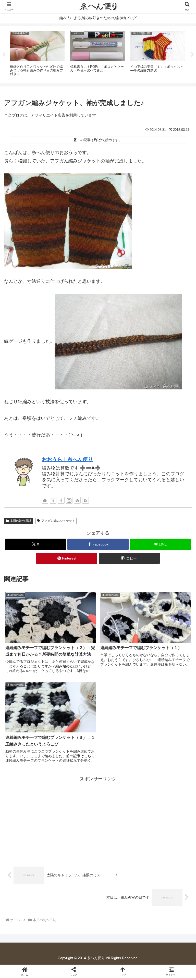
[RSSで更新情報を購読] (85, 500)
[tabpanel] (77, 54)
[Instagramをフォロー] (69, 500)
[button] (129, 558)
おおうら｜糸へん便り (67, 459)
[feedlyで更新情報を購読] (77, 500)
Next (192, 54)
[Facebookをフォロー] (61, 500)
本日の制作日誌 (20, 521)
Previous (3, 54)
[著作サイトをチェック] (45, 500)
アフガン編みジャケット (58, 521)
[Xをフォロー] (53, 500)
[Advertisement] (98, 818)
